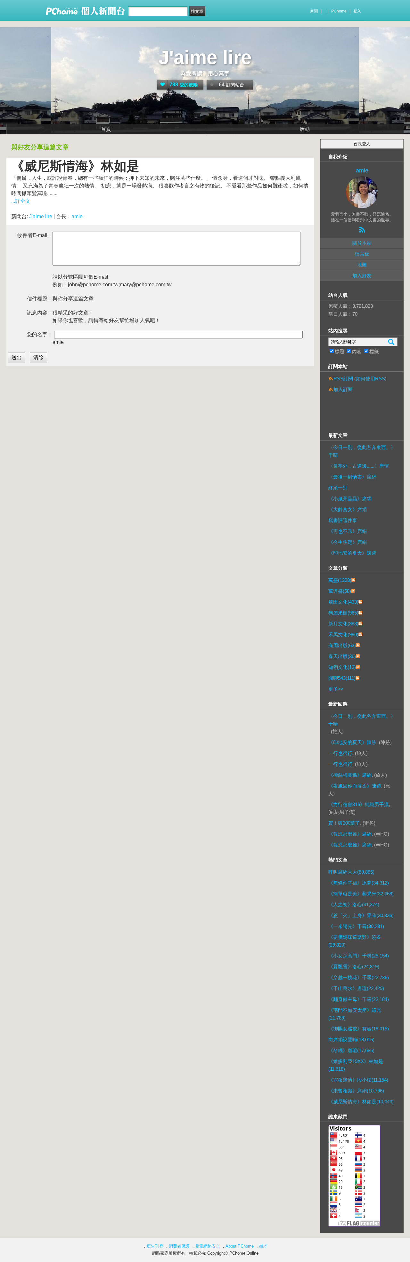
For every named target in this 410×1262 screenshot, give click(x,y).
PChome (339, 11)
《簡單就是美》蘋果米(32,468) (361, 893)
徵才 (263, 1246)
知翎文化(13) (342, 667)
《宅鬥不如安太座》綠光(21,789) (354, 1013)
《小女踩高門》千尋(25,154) (358, 955)
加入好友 (362, 275)
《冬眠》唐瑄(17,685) (351, 1050)
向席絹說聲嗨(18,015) (351, 1039)
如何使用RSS (370, 378)
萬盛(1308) (339, 580)
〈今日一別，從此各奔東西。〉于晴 (362, 451)
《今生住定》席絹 (347, 542)
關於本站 (362, 243)
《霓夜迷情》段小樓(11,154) (358, 1080)
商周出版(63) (342, 645)
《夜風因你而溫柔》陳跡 (354, 786)
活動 (304, 129)
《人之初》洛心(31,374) (353, 904)
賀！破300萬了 (344, 823)
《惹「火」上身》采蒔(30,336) (361, 915)
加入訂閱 (343, 389)
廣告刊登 (155, 1246)
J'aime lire (205, 57)
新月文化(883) (343, 623)
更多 (336, 689)
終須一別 (338, 487)
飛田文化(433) (343, 602)
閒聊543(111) (342, 678)
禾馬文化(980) (343, 634)
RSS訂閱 (343, 378)
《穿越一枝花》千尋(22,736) (358, 977)
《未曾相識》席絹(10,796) (356, 1090)
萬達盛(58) (339, 591)
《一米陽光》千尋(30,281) (356, 926)
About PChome (240, 1246)
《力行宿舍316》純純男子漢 (358, 804)
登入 (357, 11)
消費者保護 (179, 1246)
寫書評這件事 (342, 520)
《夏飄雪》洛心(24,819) (353, 966)
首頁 (106, 129)
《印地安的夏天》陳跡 (352, 553)
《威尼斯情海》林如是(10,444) (361, 1101)
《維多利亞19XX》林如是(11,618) (355, 1065)
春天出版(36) (342, 656)
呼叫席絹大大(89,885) (351, 872)
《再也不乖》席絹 (347, 531)
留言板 (362, 254)
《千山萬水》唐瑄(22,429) (356, 988)
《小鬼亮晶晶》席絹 (350, 498)
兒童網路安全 (207, 1246)
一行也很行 (340, 753)
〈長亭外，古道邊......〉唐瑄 (358, 466)
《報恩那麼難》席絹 (350, 834)
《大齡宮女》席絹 (347, 509)
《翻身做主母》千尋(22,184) (358, 999)
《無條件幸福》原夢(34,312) (358, 882)
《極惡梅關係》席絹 (350, 775)
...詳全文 (20, 201)
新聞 (314, 11)
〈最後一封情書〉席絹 (352, 477)
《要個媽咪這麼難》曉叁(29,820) (354, 941)
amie (77, 216)
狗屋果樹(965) (343, 612)
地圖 (362, 264)
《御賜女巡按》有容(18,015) (358, 1028)
